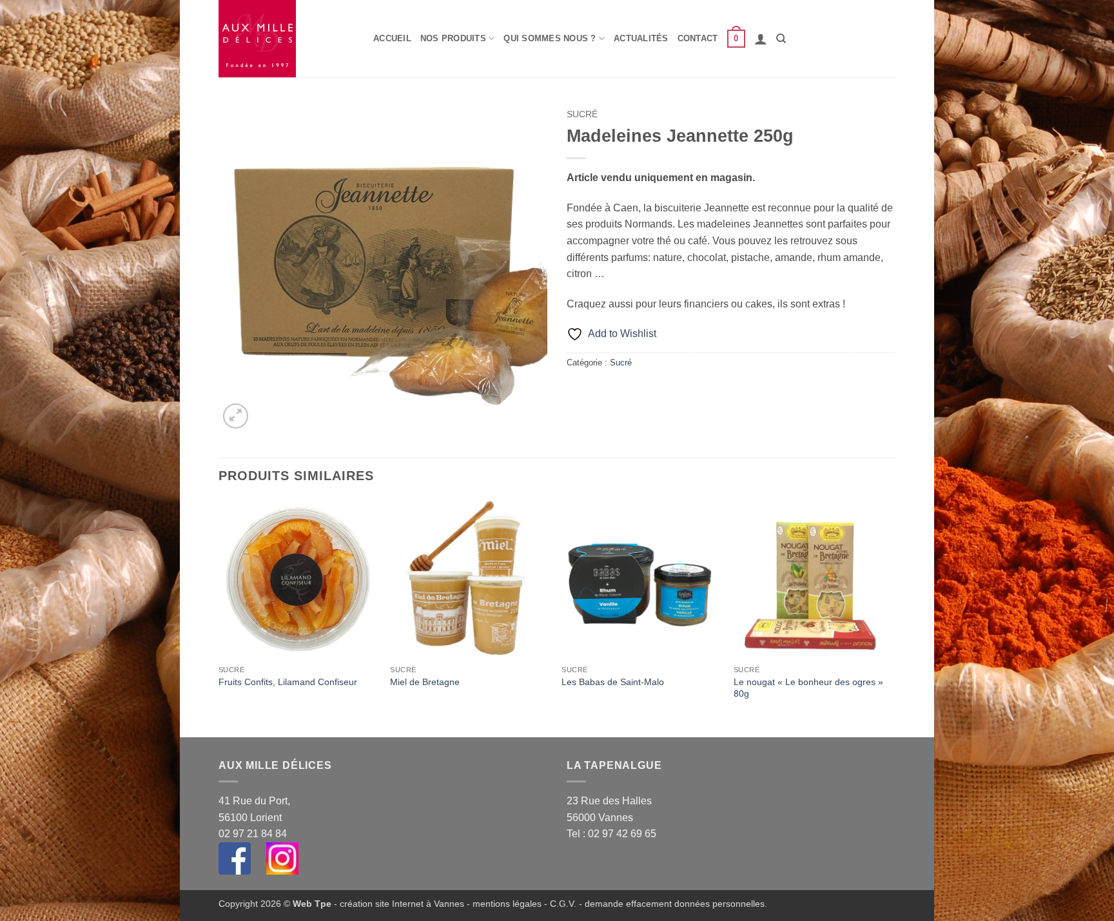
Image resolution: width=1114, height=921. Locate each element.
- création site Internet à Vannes (397, 903)
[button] (736, 39)
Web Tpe (312, 903)
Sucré (582, 114)
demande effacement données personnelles (675, 903)
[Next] (891, 617)
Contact (698, 38)
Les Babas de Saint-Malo (613, 682)
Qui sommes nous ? (549, 38)
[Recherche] (781, 38)
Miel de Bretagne (425, 682)
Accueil (392, 38)
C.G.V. (563, 903)
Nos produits (453, 38)
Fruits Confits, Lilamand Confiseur (288, 682)
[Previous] (219, 617)
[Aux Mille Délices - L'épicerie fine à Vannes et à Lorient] (286, 38)
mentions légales (507, 903)
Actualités (641, 38)
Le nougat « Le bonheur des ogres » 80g (808, 688)
